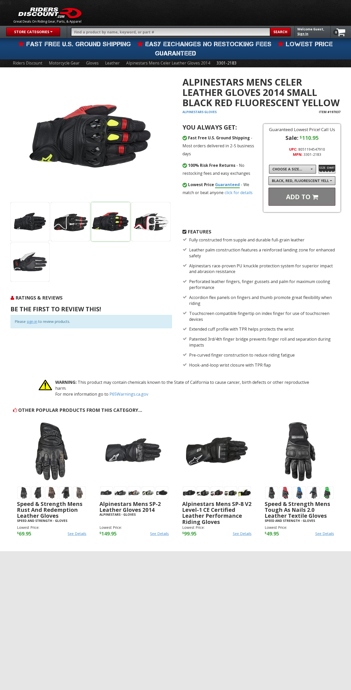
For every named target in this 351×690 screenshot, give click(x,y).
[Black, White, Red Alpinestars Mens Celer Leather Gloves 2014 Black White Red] (70, 221)
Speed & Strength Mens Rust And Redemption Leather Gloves (49, 509)
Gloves (92, 63)
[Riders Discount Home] (50, 13)
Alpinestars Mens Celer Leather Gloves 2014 (168, 63)
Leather (112, 63)
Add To (299, 196)
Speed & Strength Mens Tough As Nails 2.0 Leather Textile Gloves (297, 509)
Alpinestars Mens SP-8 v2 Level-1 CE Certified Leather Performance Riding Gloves (217, 512)
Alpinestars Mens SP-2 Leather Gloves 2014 (130, 506)
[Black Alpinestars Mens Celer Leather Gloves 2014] (30, 221)
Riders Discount (27, 63)
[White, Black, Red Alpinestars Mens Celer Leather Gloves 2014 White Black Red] (151, 221)
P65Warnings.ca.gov (128, 394)
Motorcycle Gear (64, 63)
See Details (77, 533)
